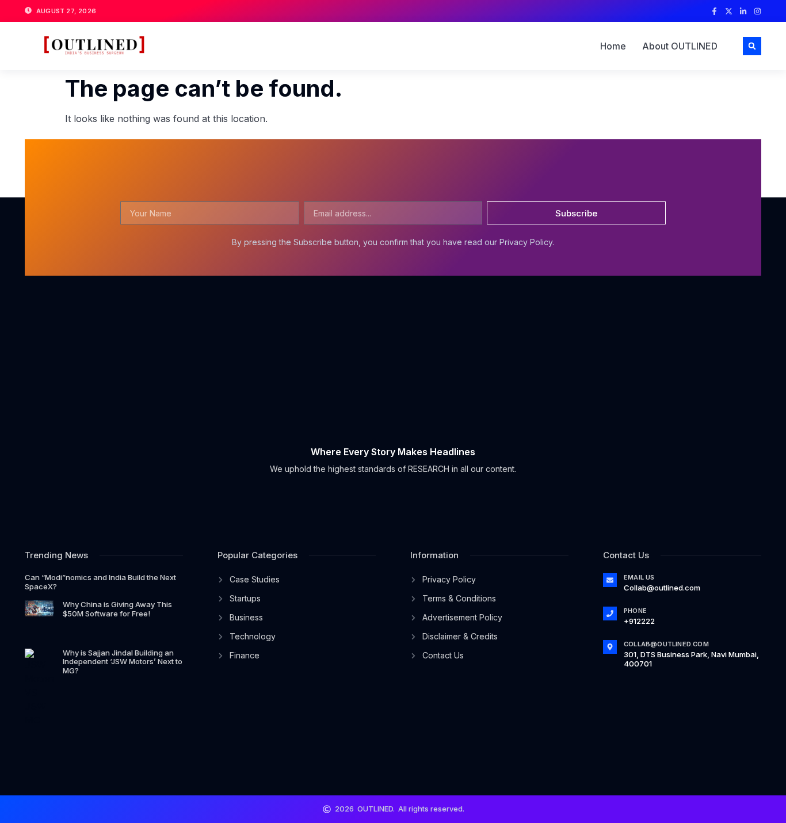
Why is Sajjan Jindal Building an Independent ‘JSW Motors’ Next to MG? (122, 661)
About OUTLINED (680, 46)
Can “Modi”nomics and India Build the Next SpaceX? (100, 582)
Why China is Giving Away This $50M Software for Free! (117, 609)
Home (613, 46)
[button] (752, 46)
